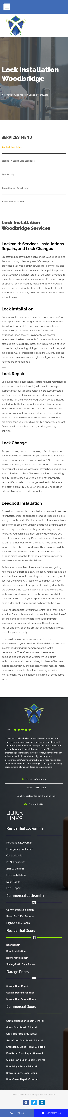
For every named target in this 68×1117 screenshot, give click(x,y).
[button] (6, 7)
